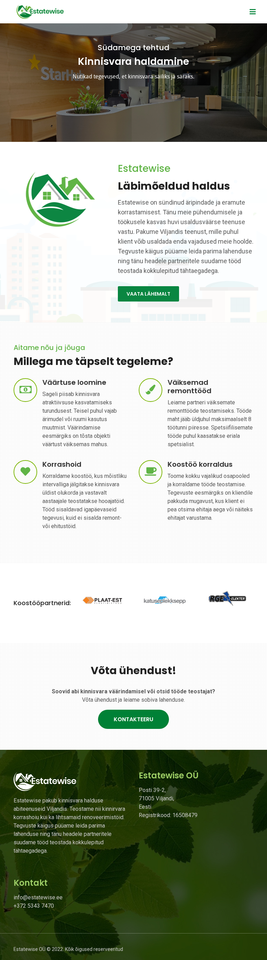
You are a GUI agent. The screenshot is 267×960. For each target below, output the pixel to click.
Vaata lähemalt (148, 293)
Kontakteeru (133, 719)
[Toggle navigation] (252, 12)
